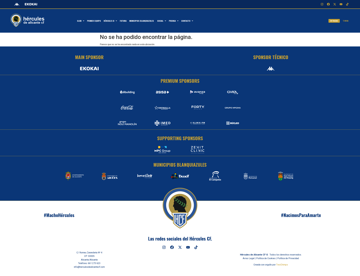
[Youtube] (341, 4)
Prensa (172, 20)
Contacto (185, 20)
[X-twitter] (335, 4)
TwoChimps (282, 264)
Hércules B (109, 20)
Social (160, 20)
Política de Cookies (265, 258)
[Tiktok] (347, 4)
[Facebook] (328, 4)
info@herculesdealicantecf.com (89, 267)
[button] (81, 21)
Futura (123, 20)
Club (79, 20)
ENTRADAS (334, 21)
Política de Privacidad (288, 258)
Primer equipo (94, 20)
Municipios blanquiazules (141, 20)
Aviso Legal (248, 258)
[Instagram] (322, 4)
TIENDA (345, 21)
